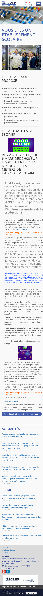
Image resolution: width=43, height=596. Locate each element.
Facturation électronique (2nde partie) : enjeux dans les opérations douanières (19, 497)
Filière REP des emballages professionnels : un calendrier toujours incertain (20, 527)
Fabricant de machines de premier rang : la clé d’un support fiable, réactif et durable (20, 468)
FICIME (7, 490)
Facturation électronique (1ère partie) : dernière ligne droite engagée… (19, 506)
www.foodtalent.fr (20, 229)
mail (37, 407)
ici (12, 234)
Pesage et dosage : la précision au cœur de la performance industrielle (20, 435)
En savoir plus (11, 593)
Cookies (5, 552)
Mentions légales (8, 550)
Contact (5, 547)
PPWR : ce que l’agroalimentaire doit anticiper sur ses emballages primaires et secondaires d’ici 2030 (20, 445)
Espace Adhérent (24, 5)
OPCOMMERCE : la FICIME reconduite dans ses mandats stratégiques (21, 536)
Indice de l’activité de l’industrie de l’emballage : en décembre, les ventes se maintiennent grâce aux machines (19, 478)
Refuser (21, 593)
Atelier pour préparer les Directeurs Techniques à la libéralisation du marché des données (21, 516)
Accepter (31, 593)
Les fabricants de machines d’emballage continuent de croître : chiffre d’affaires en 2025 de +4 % (20, 457)
